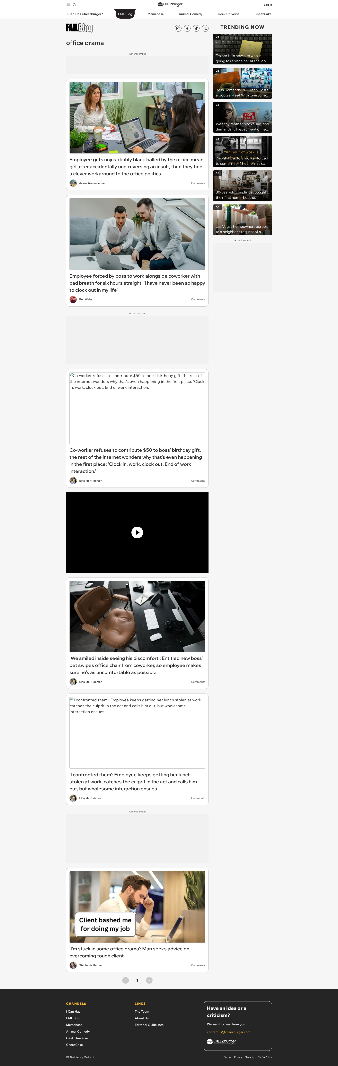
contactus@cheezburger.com (228, 1032)
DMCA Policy (265, 1057)
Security (249, 1057)
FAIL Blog (73, 1018)
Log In (268, 4)
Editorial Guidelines (149, 1025)
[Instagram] (178, 28)
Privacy (238, 1057)
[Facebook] (187, 28)
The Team (142, 1011)
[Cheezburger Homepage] (170, 4)
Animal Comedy (78, 1031)
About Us (142, 1018)
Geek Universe (77, 1038)
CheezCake (74, 1045)
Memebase (74, 1025)
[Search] (74, 4)
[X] (205, 28)
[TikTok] (196, 28)
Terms (227, 1057)
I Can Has (73, 1011)
